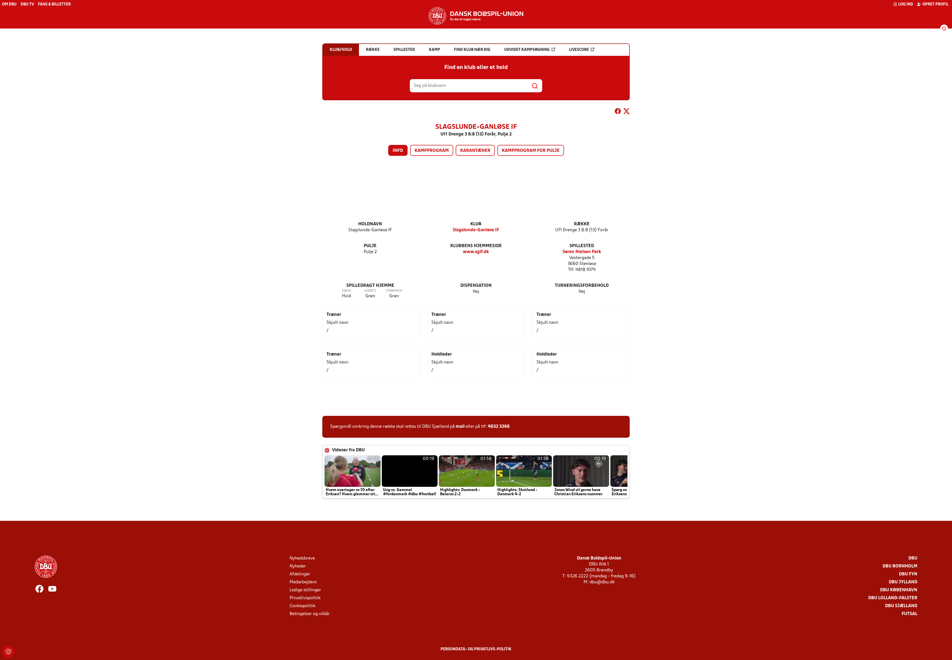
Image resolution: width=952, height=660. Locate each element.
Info (398, 151)
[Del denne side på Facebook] (618, 112)
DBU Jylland (903, 582)
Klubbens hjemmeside (476, 246)
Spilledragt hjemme (370, 286)
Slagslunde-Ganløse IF (476, 230)
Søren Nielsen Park (582, 252)
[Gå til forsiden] (476, 16)
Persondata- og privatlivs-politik (476, 649)
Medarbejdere (303, 582)
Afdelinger (300, 574)
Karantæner (475, 151)
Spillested (581, 246)
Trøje (346, 291)
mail (460, 427)
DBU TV (27, 4)
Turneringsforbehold (582, 286)
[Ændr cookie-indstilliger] (8, 652)
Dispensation (476, 286)
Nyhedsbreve (302, 558)
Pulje (370, 246)
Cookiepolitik (302, 606)
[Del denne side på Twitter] (626, 112)
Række (582, 224)
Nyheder (298, 566)
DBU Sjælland (901, 606)
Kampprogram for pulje (531, 151)
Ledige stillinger (305, 590)
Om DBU (9, 4)
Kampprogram (432, 151)
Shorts (370, 291)
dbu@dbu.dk (602, 582)
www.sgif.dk (476, 252)
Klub (475, 224)
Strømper (394, 291)
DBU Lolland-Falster (892, 598)
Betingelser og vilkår (310, 614)
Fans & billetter (54, 4)
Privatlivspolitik (305, 598)
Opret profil (935, 4)
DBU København (898, 590)
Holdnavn (370, 224)
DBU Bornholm (900, 566)
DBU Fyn (908, 574)
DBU (912, 558)
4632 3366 (499, 427)
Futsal (909, 614)
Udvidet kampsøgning (527, 50)
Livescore (579, 50)
